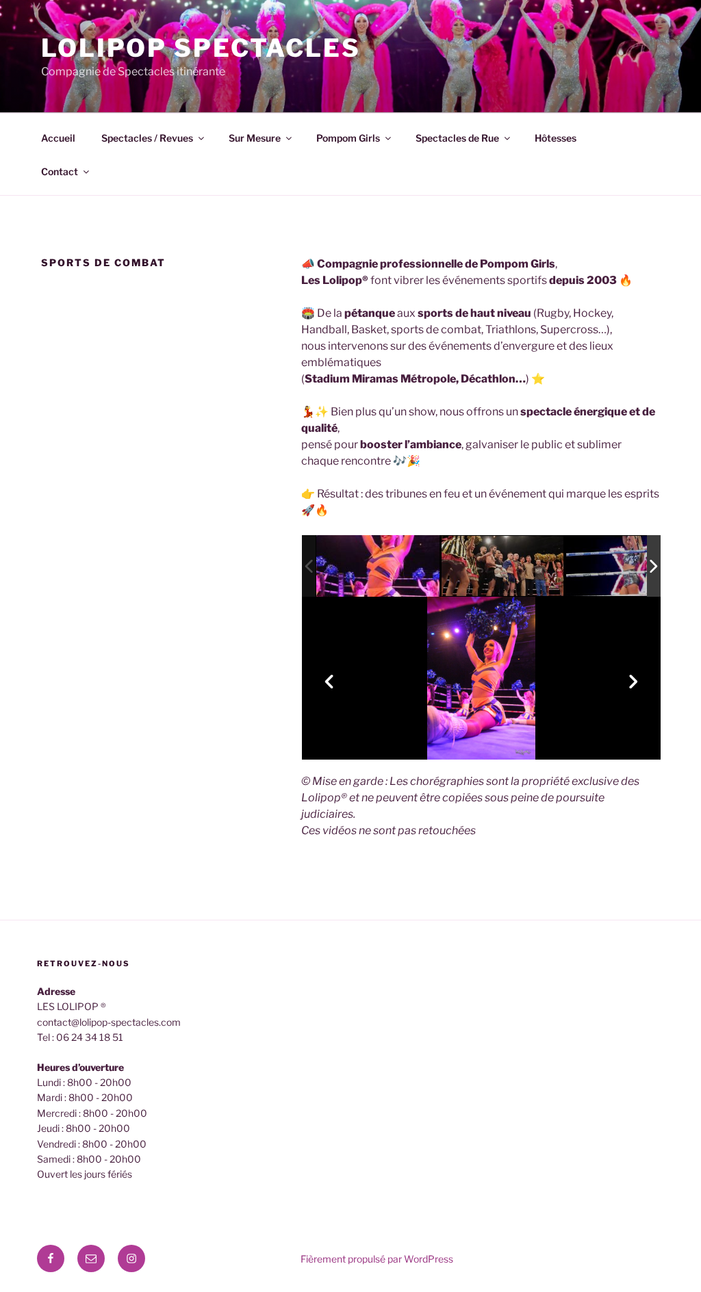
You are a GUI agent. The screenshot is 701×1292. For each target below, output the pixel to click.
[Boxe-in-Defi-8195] (627, 567)
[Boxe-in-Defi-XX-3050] (377, 566)
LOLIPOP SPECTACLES (201, 48)
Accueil (58, 138)
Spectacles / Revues (147, 138)
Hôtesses (555, 138)
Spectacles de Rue (457, 138)
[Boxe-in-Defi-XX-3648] (503, 567)
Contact (59, 171)
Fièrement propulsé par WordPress (377, 1259)
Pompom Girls (348, 138)
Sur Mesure (255, 138)
